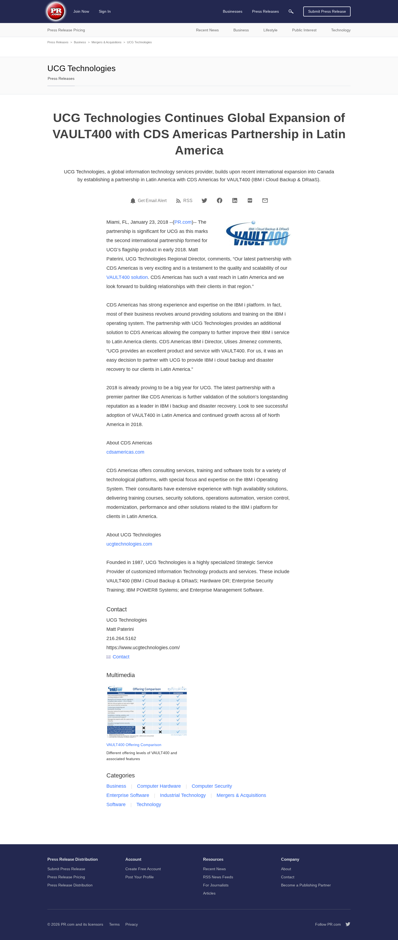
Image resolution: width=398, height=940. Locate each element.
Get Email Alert (152, 201)
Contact (121, 656)
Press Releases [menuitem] (265, 11)
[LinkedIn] (234, 200)
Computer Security (212, 786)
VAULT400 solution (127, 277)
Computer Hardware (159, 786)
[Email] (265, 200)
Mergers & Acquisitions (107, 42)
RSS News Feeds (218, 877)
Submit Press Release (327, 11)
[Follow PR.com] (346, 924)
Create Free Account (143, 869)
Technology (148, 804)
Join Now (81, 11)
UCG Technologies (139, 42)
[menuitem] (291, 11)
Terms (114, 924)
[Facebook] (219, 200)
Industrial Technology (183, 795)
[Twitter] (204, 200)
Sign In (105, 11)
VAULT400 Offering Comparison (133, 745)
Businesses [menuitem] (232, 11)
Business (80, 42)
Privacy (131, 924)
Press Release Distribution (70, 885)
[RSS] (179, 200)
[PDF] (250, 200)
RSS (188, 201)
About (286, 869)
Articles (209, 893)
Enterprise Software (127, 795)
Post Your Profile (139, 877)
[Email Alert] (134, 200)
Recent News (214, 869)
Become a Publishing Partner (306, 885)
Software (116, 804)
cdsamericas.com (125, 452)
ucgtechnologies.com (129, 544)
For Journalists (216, 885)
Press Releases (57, 42)
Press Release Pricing (66, 877)
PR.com (183, 222)
